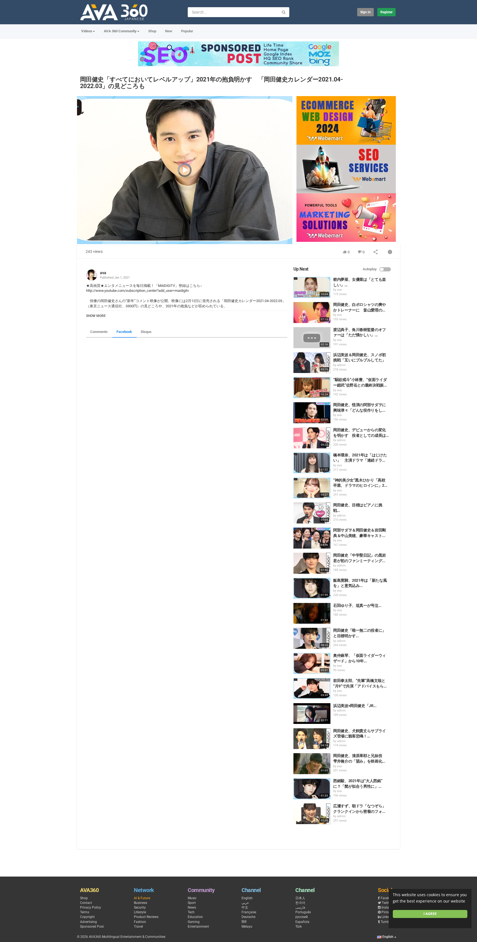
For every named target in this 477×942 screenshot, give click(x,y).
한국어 (300, 903)
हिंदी (244, 922)
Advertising (88, 922)
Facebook (124, 332)
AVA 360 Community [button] (120, 31)
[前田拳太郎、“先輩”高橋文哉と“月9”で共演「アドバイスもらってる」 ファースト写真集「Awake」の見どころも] (311, 688)
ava (103, 273)
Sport (192, 903)
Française (249, 912)
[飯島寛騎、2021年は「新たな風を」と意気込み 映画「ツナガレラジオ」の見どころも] (311, 588)
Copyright (87, 917)
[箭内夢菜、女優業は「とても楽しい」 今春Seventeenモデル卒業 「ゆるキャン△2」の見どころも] (311, 287)
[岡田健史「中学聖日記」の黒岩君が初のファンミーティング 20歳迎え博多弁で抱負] (311, 563)
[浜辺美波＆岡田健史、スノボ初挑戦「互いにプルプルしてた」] (311, 362)
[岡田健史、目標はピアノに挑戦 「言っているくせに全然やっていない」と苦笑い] (311, 512)
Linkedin (387, 917)
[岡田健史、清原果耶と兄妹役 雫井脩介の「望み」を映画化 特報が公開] (311, 763)
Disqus (146, 332)
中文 (245, 907)
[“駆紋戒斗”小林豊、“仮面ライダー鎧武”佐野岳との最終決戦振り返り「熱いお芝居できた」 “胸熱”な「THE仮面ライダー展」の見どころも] (311, 387)
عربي (245, 903)
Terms (84, 912)
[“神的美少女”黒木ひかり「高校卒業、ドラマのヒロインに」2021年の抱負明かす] (311, 488)
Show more (96, 316)
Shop (152, 31)
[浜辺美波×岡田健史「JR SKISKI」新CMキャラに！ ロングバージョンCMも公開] (311, 713)
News (192, 907)
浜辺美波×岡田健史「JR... (355, 705)
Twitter (387, 903)
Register (386, 12)
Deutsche (248, 917)
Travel (138, 926)
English (247, 898)
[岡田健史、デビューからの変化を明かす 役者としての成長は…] (311, 437)
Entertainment (198, 926)
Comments (99, 332)
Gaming (194, 922)
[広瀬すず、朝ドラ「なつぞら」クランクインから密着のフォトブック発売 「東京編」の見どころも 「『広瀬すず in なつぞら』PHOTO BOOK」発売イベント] (311, 813)
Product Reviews (146, 917)
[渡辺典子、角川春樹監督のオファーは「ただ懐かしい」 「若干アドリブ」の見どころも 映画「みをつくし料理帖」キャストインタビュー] (311, 337)
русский (301, 917)
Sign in (365, 12)
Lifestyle (140, 912)
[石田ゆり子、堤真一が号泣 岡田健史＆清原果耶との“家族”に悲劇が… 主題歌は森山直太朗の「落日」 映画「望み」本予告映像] (311, 613)
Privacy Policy (90, 907)
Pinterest (388, 912)
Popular (187, 31)
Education (195, 917)
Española (302, 922)
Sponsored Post (92, 926)
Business (140, 903)
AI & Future (142, 898)
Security (140, 907)
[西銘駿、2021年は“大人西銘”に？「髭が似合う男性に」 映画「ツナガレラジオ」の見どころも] (311, 788)
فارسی (300, 907)
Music (192, 898)
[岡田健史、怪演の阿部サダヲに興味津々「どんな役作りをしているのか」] (311, 412)
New (168, 31)
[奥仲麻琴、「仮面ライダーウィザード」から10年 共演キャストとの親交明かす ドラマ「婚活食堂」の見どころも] (311, 663)
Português (303, 912)
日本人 (300, 898)
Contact (86, 903)
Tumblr (386, 922)
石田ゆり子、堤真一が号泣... (357, 605)
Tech (191, 912)
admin (341, 365)
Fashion (140, 922)
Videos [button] (86, 31)
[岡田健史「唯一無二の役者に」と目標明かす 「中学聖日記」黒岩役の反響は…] (311, 638)
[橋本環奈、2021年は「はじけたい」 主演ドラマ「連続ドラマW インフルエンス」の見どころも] (311, 463)
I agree (430, 913)
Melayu (247, 926)
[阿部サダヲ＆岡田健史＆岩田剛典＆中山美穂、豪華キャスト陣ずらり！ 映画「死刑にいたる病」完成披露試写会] (311, 538)
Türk (298, 926)
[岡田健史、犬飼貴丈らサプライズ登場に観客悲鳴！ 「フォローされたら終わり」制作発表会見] (311, 738)
